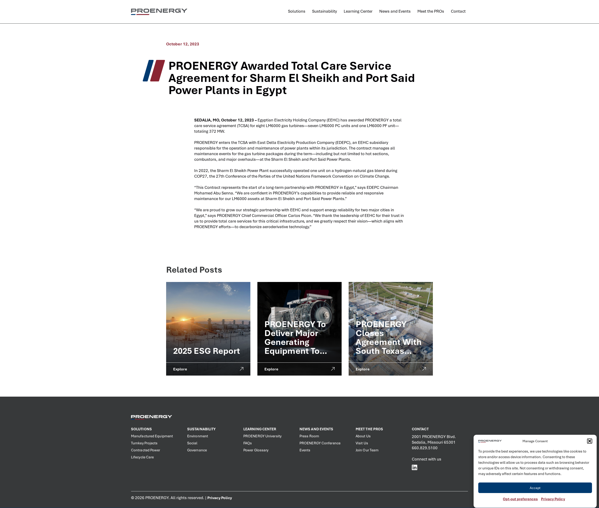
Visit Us (362, 443)
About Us (363, 436)
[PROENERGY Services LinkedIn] (415, 467)
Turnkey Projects (144, 443)
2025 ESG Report (206, 350)
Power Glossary (255, 450)
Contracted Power (145, 450)
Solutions (141, 429)
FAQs (247, 443)
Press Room (309, 436)
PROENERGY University (262, 436)
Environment (197, 436)
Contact (420, 429)
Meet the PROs (369, 429)
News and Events (316, 429)
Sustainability (201, 429)
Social (192, 443)
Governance (197, 450)
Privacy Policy (553, 499)
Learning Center (259, 429)
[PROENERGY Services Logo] (159, 12)
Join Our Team (367, 450)
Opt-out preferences (520, 499)
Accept (535, 488)
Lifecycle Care (142, 457)
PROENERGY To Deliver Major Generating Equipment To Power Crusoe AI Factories (298, 346)
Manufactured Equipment (152, 436)
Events (305, 450)
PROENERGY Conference (320, 443)
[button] (589, 441)
